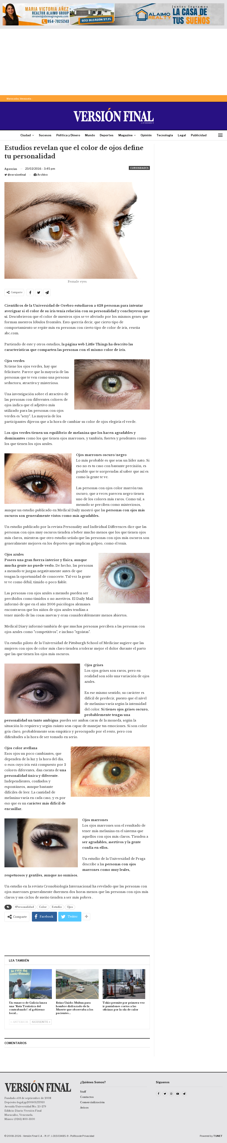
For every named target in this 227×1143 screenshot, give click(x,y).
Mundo (90, 135)
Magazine (125, 135)
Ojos (70, 907)
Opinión (146, 135)
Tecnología (165, 135)
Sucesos (45, 135)
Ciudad (25, 135)
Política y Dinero (68, 135)
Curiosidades (139, 168)
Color (43, 907)
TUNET (218, 1135)
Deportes (107, 135)
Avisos (84, 1107)
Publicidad (199, 135)
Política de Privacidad (82, 1135)
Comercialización (92, 1102)
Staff (83, 1091)
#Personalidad (24, 907)
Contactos (87, 1097)
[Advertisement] (113, 62)
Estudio (57, 907)
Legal (182, 135)
